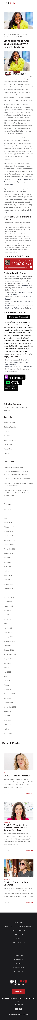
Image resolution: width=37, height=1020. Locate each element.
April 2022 (7, 676)
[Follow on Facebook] (16, 1009)
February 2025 (9, 527)
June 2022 (7, 668)
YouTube (8, 294)
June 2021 (7, 720)
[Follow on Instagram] (20, 1009)
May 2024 (7, 566)
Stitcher (8, 364)
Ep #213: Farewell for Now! (13, 467)
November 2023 (9, 593)
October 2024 (9, 545)
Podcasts (7, 37)
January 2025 (8, 531)
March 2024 (8, 575)
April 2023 (7, 624)
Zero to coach (18, 931)
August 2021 (8, 711)
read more (29, 793)
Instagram (28, 292)
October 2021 (9, 703)
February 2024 (9, 580)
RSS (14, 364)
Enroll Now (18, 991)
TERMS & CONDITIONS (14, 1014)
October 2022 (9, 650)
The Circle (18, 935)
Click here (26, 285)
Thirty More (8, 444)
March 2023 (8, 628)
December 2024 (9, 536)
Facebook (16, 294)
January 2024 (8, 584)
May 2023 (7, 619)
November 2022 (9, 646)
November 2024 (9, 540)
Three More (8, 449)
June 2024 (7, 562)
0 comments (17, 37)
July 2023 (7, 610)
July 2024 (7, 558)
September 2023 (10, 602)
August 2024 (8, 553)
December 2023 (9, 588)
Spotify (15, 362)
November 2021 (9, 698)
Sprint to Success (10, 440)
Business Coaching (10, 427)
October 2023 (9, 597)
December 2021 (9, 694)
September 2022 (10, 654)
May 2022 (7, 672)
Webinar (7, 453)
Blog (18, 939)
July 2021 (7, 716)
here (11, 185)
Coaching (7, 431)
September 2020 (10, 733)
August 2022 (8, 659)
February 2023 (9, 632)
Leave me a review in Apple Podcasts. (18, 367)
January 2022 (8, 690)
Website (21, 292)
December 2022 (9, 641)
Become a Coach (9, 423)
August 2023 (8, 606)
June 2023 (7, 615)
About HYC (18, 922)
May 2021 (7, 725)
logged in (16, 408)
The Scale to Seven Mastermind (18, 926)
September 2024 (10, 549)
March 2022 (8, 681)
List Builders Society (12, 306)
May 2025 (7, 514)
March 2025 (8, 523)
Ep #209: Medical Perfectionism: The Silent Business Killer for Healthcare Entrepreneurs (17, 493)
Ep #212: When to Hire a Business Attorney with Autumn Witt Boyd (16, 828)
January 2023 (8, 637)
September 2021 (10, 707)
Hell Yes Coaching (13, 34)
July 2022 (7, 663)
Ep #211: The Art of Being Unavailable (17, 479)
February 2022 (9, 685)
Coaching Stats (18, 943)
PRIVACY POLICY (24, 1014)
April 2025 (7, 518)
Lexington (18, 955)
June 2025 (7, 509)
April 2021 (7, 729)
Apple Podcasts (24, 362)
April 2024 (7, 571)
